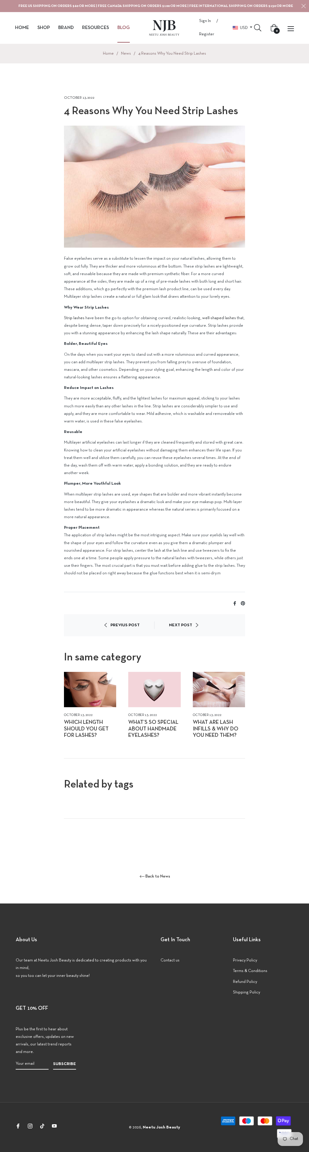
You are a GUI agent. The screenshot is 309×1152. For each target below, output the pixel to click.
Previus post (125, 625)
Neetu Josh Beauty (161, 1127)
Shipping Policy (246, 992)
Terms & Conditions (250, 971)
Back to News (157, 876)
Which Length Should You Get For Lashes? (86, 729)
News (126, 54)
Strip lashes (74, 318)
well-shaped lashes (219, 318)
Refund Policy (245, 982)
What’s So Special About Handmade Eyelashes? (153, 729)
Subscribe (64, 1064)
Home (108, 54)
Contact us (170, 960)
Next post (180, 625)
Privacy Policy (245, 960)
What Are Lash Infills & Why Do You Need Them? (215, 729)
